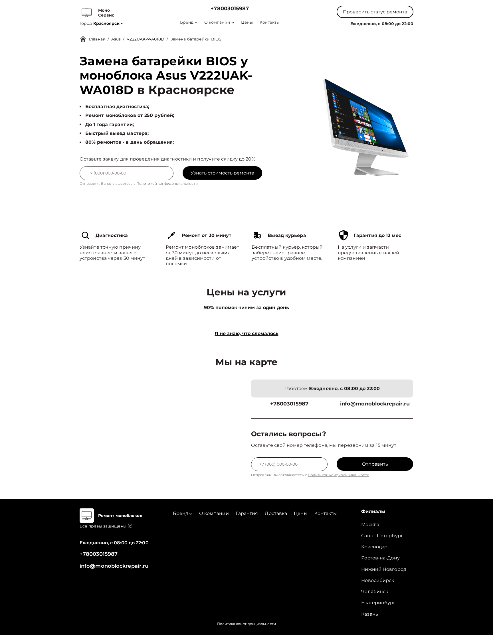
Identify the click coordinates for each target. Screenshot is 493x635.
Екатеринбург (378, 602)
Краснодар (374, 546)
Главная (97, 39)
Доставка (276, 513)
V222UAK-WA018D (145, 39)
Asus (116, 39)
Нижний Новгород (383, 569)
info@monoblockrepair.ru (375, 404)
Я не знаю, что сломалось (246, 333)
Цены (247, 22)
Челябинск (374, 591)
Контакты (270, 22)
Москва (370, 524)
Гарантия (247, 513)
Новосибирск (377, 580)
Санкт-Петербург (382, 535)
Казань (369, 614)
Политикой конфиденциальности (167, 183)
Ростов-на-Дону (380, 558)
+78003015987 (230, 9)
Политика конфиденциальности (246, 624)
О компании (217, 22)
